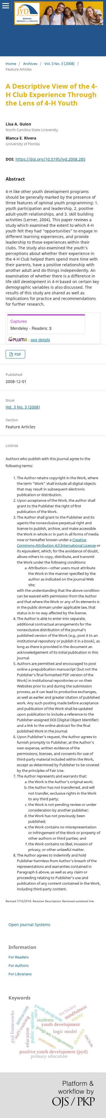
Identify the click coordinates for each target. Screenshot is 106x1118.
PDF (17, 354)
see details (40, 339)
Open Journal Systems (29, 924)
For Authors (18, 965)
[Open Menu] (5, 5)
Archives (30, 63)
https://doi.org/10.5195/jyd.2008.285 (50, 159)
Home (11, 63)
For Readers (18, 957)
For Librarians (20, 973)
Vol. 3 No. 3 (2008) (59, 63)
